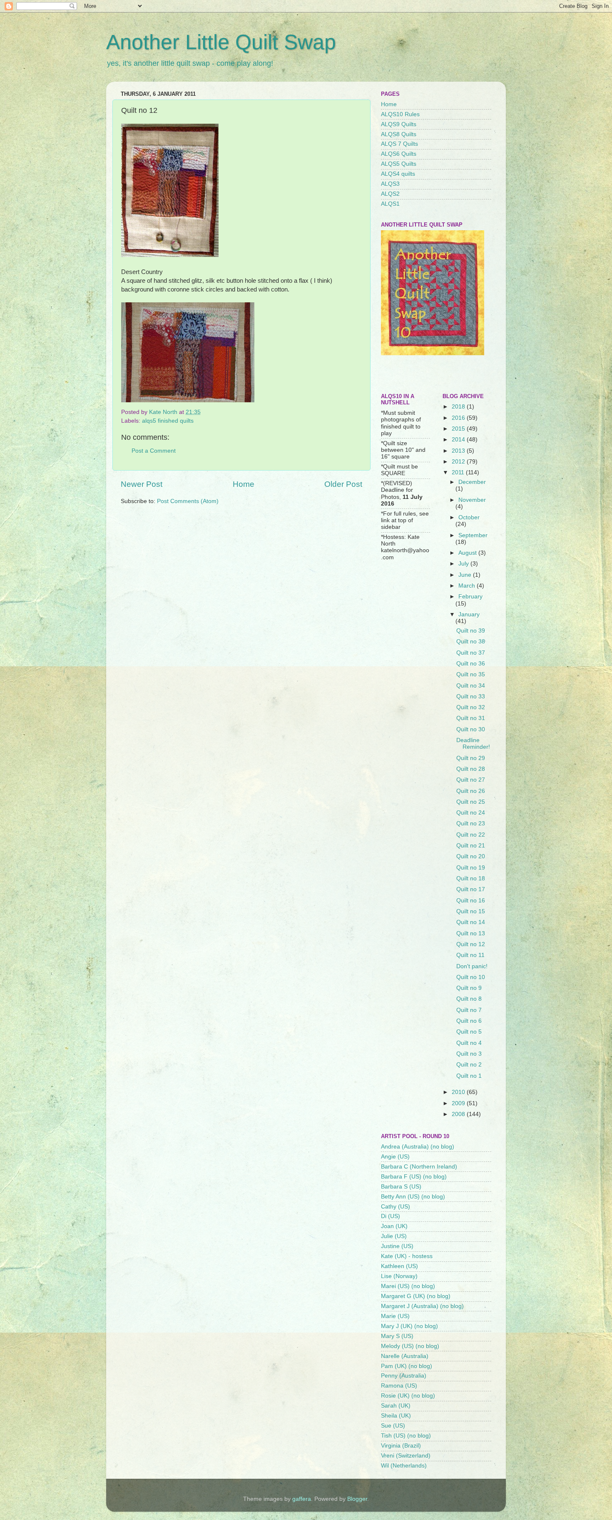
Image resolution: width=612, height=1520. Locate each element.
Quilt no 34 (470, 686)
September (473, 535)
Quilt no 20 (470, 856)
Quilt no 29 (470, 758)
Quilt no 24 (470, 813)
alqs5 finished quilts (168, 421)
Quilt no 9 (469, 988)
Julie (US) (394, 1236)
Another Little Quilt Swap (221, 42)
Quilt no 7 (469, 1010)
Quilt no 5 (469, 1032)
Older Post (343, 484)
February (470, 596)
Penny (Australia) (403, 1376)
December (472, 482)
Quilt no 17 (470, 889)
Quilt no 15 (470, 911)
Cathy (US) (395, 1207)
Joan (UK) (394, 1226)
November (472, 500)
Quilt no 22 (470, 835)
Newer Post (141, 484)
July (464, 564)
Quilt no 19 (470, 868)
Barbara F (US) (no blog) (414, 1177)
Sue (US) (393, 1426)
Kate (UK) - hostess (407, 1256)
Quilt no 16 (470, 900)
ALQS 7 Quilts (399, 144)
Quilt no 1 (469, 1076)
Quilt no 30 (470, 729)
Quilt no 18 (470, 878)
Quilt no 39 (470, 631)
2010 (459, 1092)
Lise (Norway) (399, 1276)
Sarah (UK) (395, 1406)
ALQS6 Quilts (398, 154)
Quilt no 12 (470, 944)
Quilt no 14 (470, 922)
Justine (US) (397, 1246)
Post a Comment (154, 451)
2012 (459, 461)
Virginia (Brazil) (401, 1446)
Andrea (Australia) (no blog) (417, 1147)
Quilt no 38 (470, 641)
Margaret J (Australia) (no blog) (422, 1306)
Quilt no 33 (470, 696)
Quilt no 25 (470, 802)
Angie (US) (395, 1157)
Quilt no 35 (470, 674)
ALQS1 (390, 204)
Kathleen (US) (399, 1266)
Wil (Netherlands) (404, 1466)
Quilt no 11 (470, 955)
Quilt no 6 (469, 1021)
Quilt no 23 (470, 823)
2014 (459, 439)
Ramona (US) (399, 1386)
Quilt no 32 (470, 707)
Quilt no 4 (469, 1043)
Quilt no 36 (470, 663)
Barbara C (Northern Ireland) (419, 1167)
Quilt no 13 (470, 933)
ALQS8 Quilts (398, 134)
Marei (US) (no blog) (408, 1286)
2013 (459, 451)
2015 (459, 429)
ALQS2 (390, 194)
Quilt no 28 (470, 769)
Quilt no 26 (470, 791)
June (465, 575)
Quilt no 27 (470, 780)
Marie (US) (395, 1316)
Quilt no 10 (470, 977)
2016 (459, 418)
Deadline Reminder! (473, 743)
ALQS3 (390, 184)
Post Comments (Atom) (188, 501)
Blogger (357, 1499)
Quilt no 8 (469, 999)
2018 (459, 407)
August (468, 553)
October (469, 517)
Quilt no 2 (469, 1065)
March (467, 586)
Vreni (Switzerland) (405, 1456)
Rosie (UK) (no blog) (408, 1396)
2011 (459, 472)
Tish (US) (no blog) (406, 1436)
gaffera (301, 1499)
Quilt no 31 (470, 718)
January (469, 614)
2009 (459, 1103)
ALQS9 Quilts (398, 124)
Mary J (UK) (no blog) (409, 1326)
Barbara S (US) (401, 1187)
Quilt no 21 (470, 845)
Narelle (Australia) (404, 1356)
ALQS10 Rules (400, 114)
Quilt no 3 (469, 1054)
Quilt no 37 (470, 653)
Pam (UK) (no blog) (406, 1366)
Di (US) (390, 1216)
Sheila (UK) (396, 1416)
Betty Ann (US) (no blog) (413, 1197)
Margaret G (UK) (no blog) (415, 1296)
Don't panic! (472, 966)
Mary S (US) (397, 1336)
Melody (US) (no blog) (410, 1346)
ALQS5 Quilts (398, 164)
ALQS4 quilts (398, 174)
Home (243, 484)
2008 (459, 1114)
